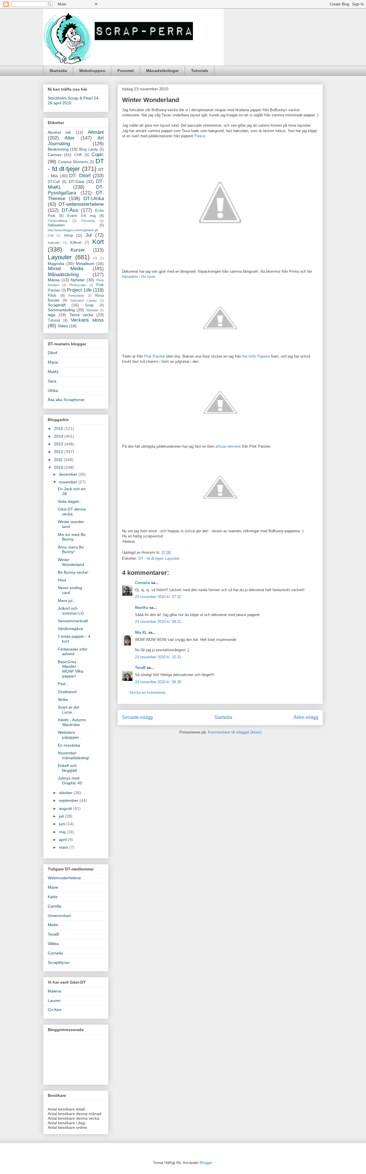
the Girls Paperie (256, 356)
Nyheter (78, 280)
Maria (53, 362)
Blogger (206, 1163)
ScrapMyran (59, 962)
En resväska (69, 745)
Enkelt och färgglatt (67, 768)
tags (51, 314)
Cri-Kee (54, 1009)
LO (95, 258)
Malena (54, 991)
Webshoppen (92, 70)
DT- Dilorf (79, 175)
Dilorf (52, 352)
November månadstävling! (73, 755)
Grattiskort (67, 691)
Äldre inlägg (306, 717)
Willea (53, 943)
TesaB (140, 667)
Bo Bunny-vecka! (73, 572)
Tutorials (199, 70)
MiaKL (53, 371)
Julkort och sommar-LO (71, 610)
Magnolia (56, 263)
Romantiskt (76, 295)
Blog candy (88, 150)
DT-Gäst (76, 181)
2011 (59, 459)
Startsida (58, 70)
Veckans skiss (87, 320)
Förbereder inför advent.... (72, 651)
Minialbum (85, 263)
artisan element (228, 446)
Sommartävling (61, 310)
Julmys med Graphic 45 (70, 780)
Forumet (126, 70)
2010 (59, 467)
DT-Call (54, 182)
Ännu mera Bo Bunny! (71, 549)
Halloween (56, 225)
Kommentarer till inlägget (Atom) (234, 732)
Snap (89, 305)
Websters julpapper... (70, 735)
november (68, 482)
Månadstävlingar (162, 70)
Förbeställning (57, 220)
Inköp (68, 236)
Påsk (52, 296)
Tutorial (54, 320)
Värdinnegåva (70, 628)
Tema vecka (81, 314)
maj (63, 832)
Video (63, 326)
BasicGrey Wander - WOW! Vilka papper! (70, 668)
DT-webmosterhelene (81, 204)
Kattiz (53, 896)
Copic (98, 154)
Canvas (54, 154)
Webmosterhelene (64, 878)
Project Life (79, 290)
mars (64, 847)
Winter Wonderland (71, 562)
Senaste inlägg (137, 717)
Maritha (141, 607)
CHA (78, 155)
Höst (62, 580)
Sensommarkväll (73, 621)
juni (62, 824)
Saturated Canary (83, 300)
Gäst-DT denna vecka (72, 511)
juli (62, 816)
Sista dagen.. (69, 501)
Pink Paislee (154, 356)
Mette (53, 924)
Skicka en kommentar (147, 692)
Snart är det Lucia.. (68, 709)
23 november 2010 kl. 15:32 (158, 657)
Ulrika (53, 390)
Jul (88, 235)
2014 (59, 436)
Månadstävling (63, 274)
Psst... (63, 683)
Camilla (54, 906)
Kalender (54, 242)
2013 (59, 444)
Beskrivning (58, 149)
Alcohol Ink (59, 132)
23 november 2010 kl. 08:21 (158, 621)
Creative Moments (73, 162)
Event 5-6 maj (81, 216)
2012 (59, 451)
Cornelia (142, 583)
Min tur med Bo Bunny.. (71, 537)
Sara (52, 381)
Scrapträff (56, 305)
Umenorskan (59, 915)
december (68, 474)
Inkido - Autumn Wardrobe (72, 722)
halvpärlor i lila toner (138, 276)
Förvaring (88, 220)
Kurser (78, 250)
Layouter (172, 558)
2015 (59, 428)
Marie (53, 887)
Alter (70, 138)
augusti (66, 808)
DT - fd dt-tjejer (150, 558)
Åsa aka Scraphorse (66, 399)
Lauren (54, 1000)
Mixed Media (65, 268)
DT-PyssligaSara (76, 190)
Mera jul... (67, 600)
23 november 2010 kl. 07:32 (158, 597)
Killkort (75, 243)
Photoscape (77, 285)
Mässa (54, 280)
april (63, 839)
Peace (199, 136)
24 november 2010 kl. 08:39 (158, 682)
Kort (98, 241)
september (69, 800)
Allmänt (96, 132)
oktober (66, 792)
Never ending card (70, 590)
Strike (63, 699)
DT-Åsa (70, 210)
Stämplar (92, 310)
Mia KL (141, 632)
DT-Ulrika (93, 198)
